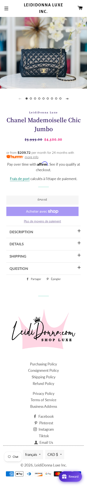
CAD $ (53, 454)
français (31, 454)
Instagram (46, 429)
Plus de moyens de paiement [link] (42, 221)
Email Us (46, 442)
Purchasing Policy (43, 364)
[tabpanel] (43, 52)
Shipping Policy (44, 377)
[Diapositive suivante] (67, 98)
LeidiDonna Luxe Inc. (43, 8)
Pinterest (45, 423)
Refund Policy (43, 383)
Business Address (43, 406)
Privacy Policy (43, 393)
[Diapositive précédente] (19, 98)
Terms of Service (43, 400)
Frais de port (20, 178)
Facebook (46, 416)
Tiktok (44, 436)
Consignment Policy (43, 370)
